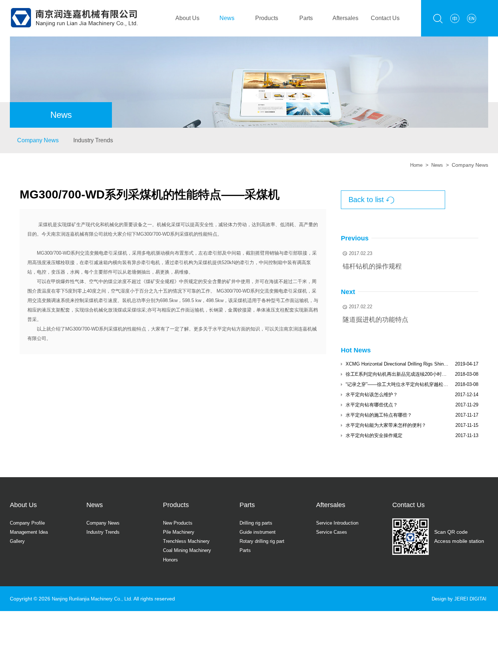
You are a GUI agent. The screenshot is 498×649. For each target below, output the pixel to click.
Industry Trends (93, 140)
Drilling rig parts (258, 523)
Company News (38, 140)
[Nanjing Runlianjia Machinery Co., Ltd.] (74, 4)
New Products (179, 523)
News (226, 18)
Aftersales (345, 18)
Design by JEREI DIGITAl (457, 599)
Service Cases (332, 532)
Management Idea (31, 532)
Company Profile (29, 523)
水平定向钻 (224, 329)
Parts (306, 18)
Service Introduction (339, 523)
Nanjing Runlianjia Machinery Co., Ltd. (96, 599)
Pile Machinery (180, 532)
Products (266, 18)
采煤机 (45, 224)
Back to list (371, 200)
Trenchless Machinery (188, 541)
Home (414, 165)
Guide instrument (259, 532)
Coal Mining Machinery (189, 550)
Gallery (18, 541)
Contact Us (385, 18)
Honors (171, 560)
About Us (187, 18)
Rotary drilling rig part (264, 541)
